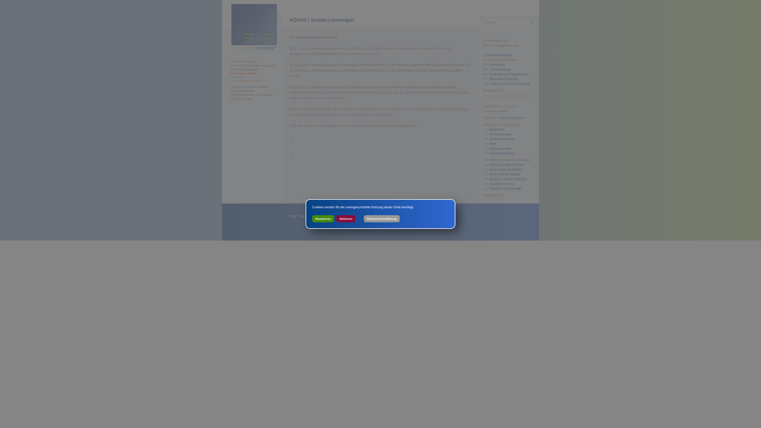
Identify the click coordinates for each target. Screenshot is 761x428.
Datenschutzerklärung (382, 218)
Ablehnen (345, 218)
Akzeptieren (323, 218)
